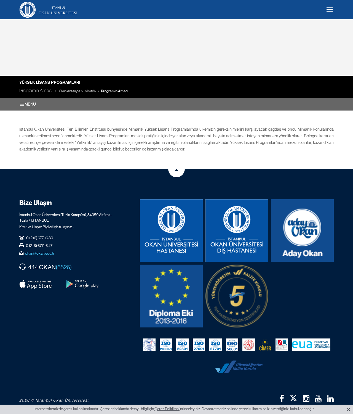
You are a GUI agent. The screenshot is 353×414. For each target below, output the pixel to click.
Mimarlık (90, 91)
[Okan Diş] (236, 230)
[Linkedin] (330, 398)
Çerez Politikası (167, 409)
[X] (293, 396)
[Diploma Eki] (171, 296)
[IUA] (282, 344)
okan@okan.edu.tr (40, 253)
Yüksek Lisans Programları (49, 82)
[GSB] (248, 344)
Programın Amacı (114, 91)
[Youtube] (318, 398)
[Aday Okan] (302, 230)
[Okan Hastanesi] (171, 230)
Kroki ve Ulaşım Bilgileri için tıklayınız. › (46, 227)
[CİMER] (265, 344)
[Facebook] (282, 398)
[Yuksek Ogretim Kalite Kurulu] (236, 296)
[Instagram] (306, 398)
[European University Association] (311, 344)
